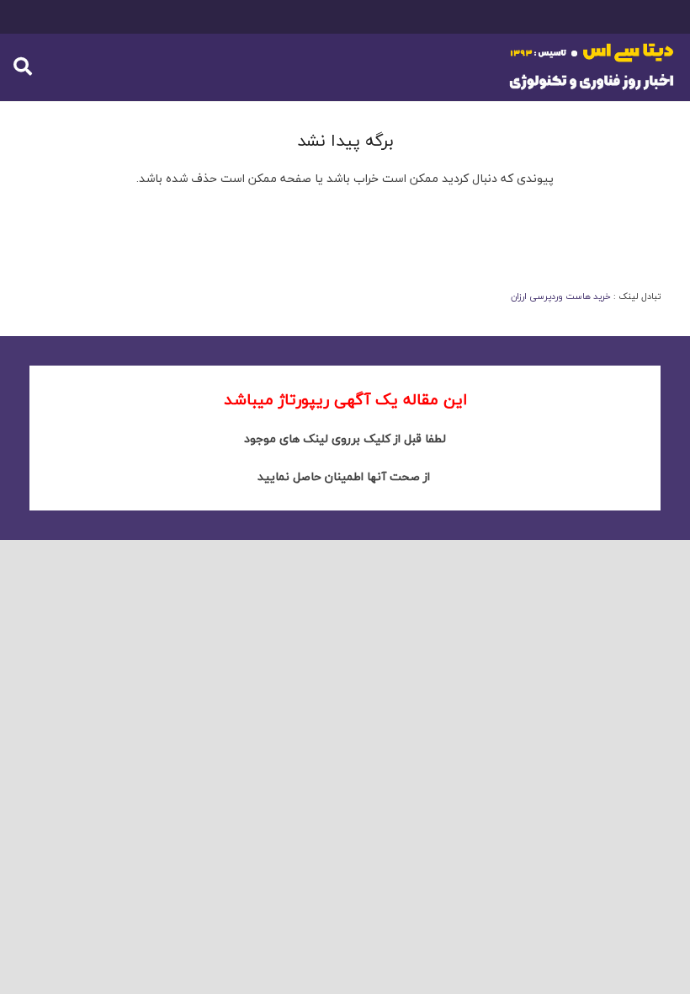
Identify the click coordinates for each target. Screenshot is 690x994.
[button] (23, 67)
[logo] (592, 67)
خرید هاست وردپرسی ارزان (561, 296)
